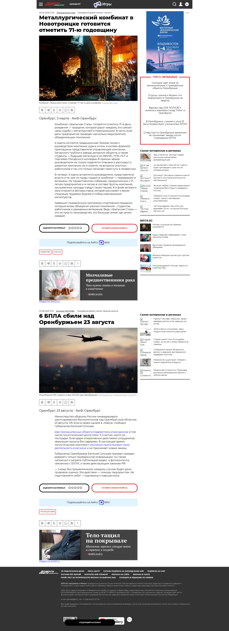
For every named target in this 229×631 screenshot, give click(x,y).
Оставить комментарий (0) (114, 228)
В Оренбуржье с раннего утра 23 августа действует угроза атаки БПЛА (165, 122)
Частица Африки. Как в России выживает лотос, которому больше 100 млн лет (170, 208)
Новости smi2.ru (49, 301)
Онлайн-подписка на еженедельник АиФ (123, 571)
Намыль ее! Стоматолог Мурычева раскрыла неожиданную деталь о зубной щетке (170, 372)
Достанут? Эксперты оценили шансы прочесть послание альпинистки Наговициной (171, 177)
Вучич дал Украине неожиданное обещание (169, 246)
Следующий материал (90, 623)
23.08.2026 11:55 (46, 311)
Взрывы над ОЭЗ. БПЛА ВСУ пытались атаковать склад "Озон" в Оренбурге (165, 110)
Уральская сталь (110, 103)
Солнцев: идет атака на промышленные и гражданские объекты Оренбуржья (165, 86)
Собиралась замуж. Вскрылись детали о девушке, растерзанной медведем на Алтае (169, 352)
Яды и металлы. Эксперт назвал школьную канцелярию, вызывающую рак (168, 157)
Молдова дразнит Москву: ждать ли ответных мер (170, 267)
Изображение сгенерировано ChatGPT (117, 395)
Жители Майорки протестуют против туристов (171, 256)
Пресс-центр (94, 571)
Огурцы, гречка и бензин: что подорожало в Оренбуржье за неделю (165, 98)
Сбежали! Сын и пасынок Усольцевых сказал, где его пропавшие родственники (171, 198)
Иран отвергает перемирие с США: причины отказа (169, 236)
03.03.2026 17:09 (46, 13)
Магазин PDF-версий (71, 574)
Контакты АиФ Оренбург (96, 574)
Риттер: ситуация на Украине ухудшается (167, 226)
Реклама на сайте (120, 574)
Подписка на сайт (156, 571)
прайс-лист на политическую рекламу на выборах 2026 (88, 578)
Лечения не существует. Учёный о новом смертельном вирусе (169, 361)
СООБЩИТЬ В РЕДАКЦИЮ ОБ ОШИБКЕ (136, 578)
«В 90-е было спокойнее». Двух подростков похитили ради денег (169, 330)
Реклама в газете (141, 574)
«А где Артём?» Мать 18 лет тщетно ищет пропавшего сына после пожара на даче (170, 167)
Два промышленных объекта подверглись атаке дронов (91, 431)
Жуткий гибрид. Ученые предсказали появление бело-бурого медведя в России (171, 188)
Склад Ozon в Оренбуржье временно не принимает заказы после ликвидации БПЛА (165, 135)
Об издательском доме (72, 571)
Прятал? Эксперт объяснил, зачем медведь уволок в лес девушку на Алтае (170, 321)
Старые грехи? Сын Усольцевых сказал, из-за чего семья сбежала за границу (170, 341)
